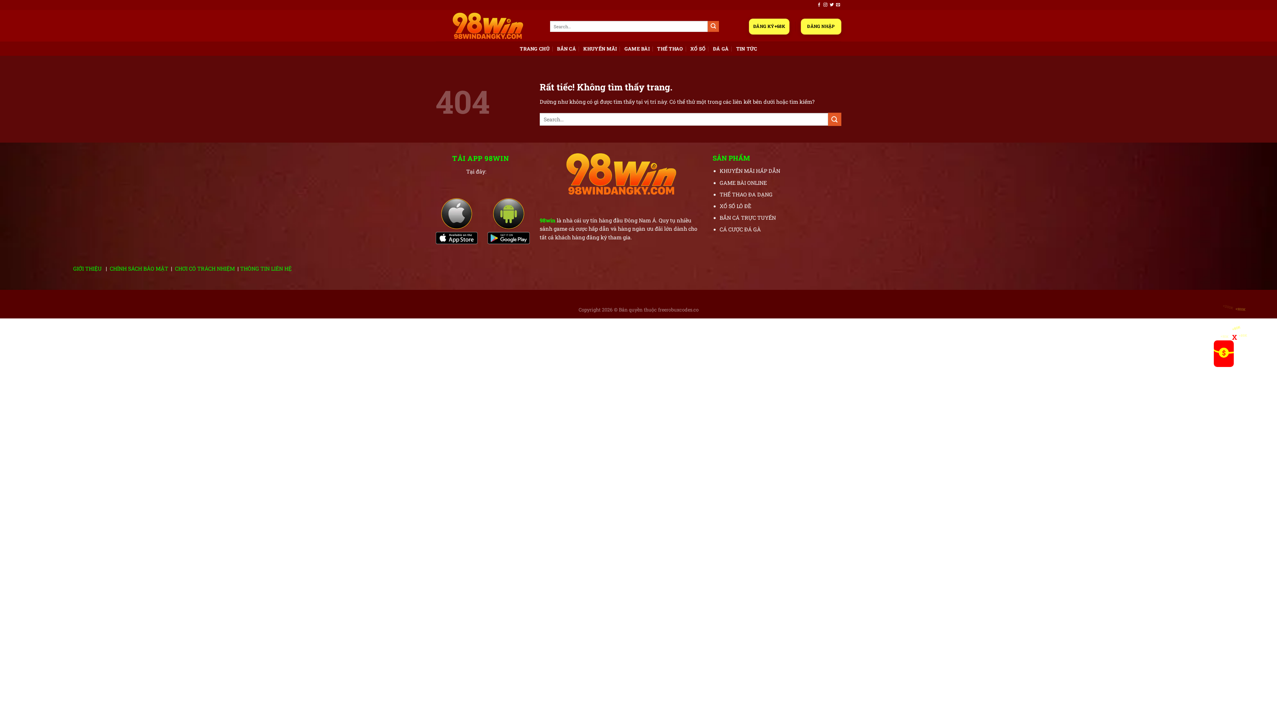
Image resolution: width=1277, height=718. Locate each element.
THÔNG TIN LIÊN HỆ (266, 268)
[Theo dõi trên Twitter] (832, 5)
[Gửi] (713, 26)
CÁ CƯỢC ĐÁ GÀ (740, 229)
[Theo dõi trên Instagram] (825, 5)
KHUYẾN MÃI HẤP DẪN (750, 170)
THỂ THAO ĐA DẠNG (746, 194)
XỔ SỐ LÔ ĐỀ (735, 205)
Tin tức (746, 49)
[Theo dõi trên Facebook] (819, 5)
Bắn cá (566, 49)
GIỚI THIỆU (87, 268)
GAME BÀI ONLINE (743, 182)
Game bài (637, 49)
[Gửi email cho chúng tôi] (838, 5)
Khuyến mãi (600, 49)
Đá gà (721, 49)
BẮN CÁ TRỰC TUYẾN (748, 217)
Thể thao (670, 49)
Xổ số (697, 49)
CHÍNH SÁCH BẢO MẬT (139, 268)
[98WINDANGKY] (488, 26)
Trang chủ (535, 49)
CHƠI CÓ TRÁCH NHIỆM (205, 268)
